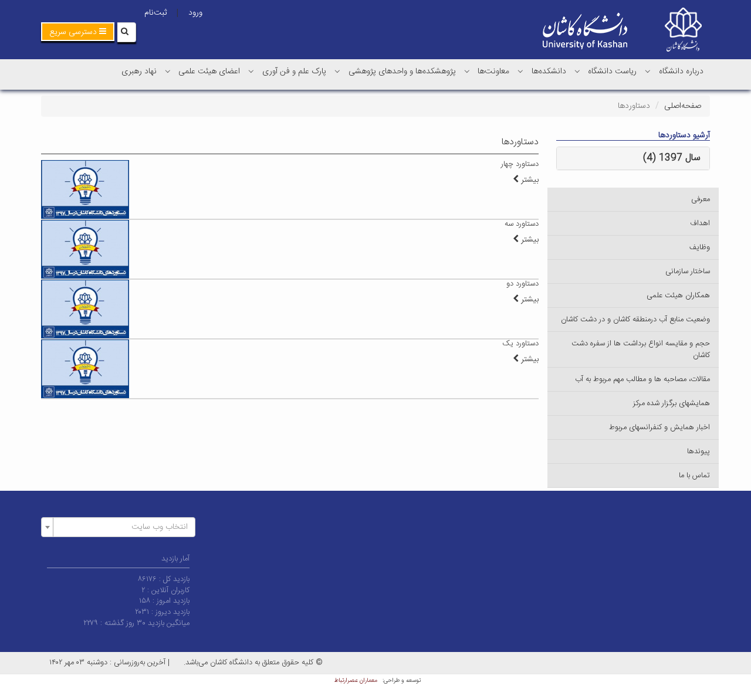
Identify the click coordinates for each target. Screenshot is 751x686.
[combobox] (118, 527)
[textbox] (122, 527)
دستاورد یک (520, 343)
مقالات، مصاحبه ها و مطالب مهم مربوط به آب (642, 379)
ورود (195, 13)
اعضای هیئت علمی (209, 71)
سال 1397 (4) (672, 158)
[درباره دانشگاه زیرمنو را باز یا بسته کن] (647, 71)
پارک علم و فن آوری (294, 71)
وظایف (699, 247)
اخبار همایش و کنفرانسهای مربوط (659, 427)
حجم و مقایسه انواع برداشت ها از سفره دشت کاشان (640, 349)
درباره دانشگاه (681, 71)
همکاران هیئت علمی (678, 295)
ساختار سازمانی (687, 271)
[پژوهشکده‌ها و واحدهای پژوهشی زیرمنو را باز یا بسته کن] (337, 71)
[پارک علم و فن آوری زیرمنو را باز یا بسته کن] (251, 71)
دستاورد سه (522, 224)
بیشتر (529, 180)
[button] (77, 31)
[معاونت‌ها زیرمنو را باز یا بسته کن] (467, 71)
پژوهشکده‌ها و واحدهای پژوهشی (402, 71)
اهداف (700, 223)
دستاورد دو (522, 283)
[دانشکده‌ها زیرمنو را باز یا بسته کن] (520, 71)
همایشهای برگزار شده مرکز (671, 403)
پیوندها (698, 451)
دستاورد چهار (520, 164)
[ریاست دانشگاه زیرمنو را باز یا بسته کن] (577, 71)
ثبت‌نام (155, 13)
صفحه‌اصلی (682, 106)
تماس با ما (694, 475)
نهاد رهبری (139, 71)
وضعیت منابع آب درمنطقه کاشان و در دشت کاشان (635, 319)
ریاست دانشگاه (612, 71)
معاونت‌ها (493, 71)
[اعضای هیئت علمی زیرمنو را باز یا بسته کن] (168, 71)
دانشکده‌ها (549, 71)
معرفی (700, 199)
